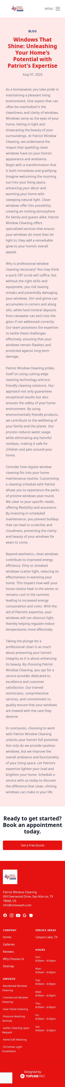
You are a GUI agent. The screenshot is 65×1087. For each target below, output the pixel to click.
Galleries (9, 944)
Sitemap (8, 966)
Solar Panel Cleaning (15, 1009)
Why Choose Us (13, 959)
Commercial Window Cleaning (15, 1000)
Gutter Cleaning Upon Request (15, 1030)
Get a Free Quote (32, 845)
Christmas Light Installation (12, 1049)
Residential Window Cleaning (14, 988)
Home (7, 937)
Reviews (8, 952)
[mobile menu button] (57, 8)
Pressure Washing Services (13, 1018)
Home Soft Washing (15, 1039)
